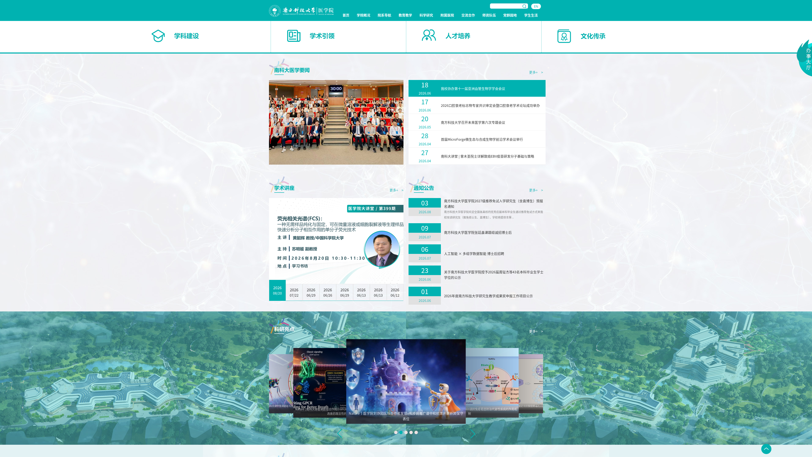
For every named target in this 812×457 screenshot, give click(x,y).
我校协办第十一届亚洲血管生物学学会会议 (473, 88)
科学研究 (426, 15)
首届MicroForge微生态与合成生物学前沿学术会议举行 (482, 139)
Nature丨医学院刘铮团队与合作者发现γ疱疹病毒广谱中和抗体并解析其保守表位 (406, 416)
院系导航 (384, 15)
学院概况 (363, 15)
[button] (396, 432)
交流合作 (468, 15)
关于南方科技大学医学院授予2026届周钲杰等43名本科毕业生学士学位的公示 (493, 274)
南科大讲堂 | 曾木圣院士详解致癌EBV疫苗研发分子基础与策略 (487, 156)
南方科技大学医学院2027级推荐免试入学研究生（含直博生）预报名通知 (493, 203)
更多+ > (536, 72)
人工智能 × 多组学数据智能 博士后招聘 (474, 253)
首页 (346, 15)
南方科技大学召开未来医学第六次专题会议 (473, 122)
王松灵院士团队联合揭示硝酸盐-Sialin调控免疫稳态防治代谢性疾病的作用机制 (469, 411)
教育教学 (405, 15)
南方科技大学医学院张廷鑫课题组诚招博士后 (478, 232)
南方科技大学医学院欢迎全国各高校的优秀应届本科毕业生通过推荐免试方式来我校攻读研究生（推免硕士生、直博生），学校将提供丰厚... (493, 214)
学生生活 (531, 15)
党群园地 (510, 15)
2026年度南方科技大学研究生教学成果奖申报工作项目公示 (488, 295)
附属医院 (447, 15)
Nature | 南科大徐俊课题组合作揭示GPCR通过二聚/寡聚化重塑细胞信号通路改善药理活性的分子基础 (342, 411)
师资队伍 (489, 15)
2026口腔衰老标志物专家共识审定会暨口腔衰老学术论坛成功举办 (490, 105)
